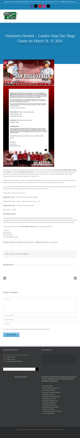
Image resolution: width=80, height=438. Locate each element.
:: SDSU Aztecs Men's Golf (49, 399)
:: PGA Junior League (47, 386)
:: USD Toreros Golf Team (48, 403)
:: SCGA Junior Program (48, 409)
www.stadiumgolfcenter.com (14, 361)
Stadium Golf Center (10, 242)
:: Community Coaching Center (50, 407)
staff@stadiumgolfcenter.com (68, 1)
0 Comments (54, 242)
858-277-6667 (11, 357)
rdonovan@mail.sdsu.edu (28, 226)
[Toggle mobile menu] (76, 13)
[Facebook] (66, 254)
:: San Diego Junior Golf (48, 394)
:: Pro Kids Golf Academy (48, 390)
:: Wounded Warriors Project (49, 405)
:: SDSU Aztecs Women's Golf (50, 401)
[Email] (73, 254)
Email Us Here (11, 359)
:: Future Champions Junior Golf (50, 388)
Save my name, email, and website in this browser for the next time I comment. (27, 329)
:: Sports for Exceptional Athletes (51, 392)
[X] (69, 254)
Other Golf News (45, 242)
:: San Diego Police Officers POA (51, 396)
